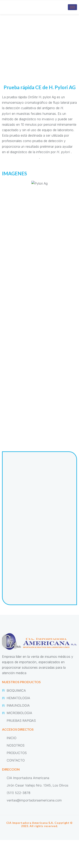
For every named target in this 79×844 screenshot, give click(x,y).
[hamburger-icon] (72, 7)
